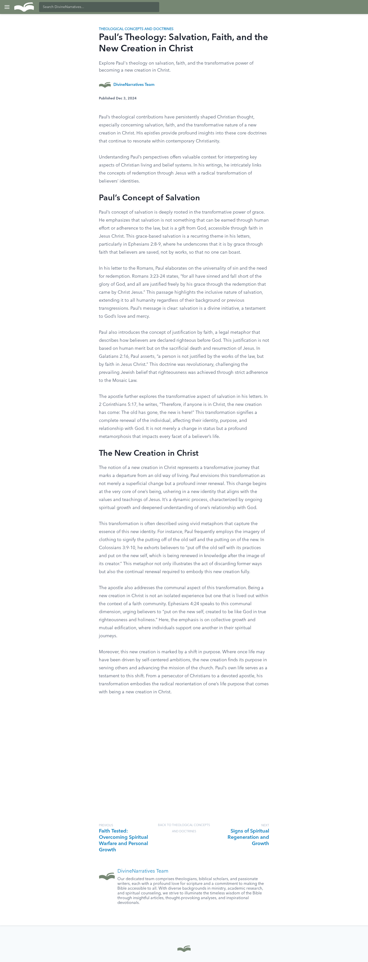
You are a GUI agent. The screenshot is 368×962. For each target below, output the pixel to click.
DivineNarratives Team (133, 85)
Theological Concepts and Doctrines (136, 29)
